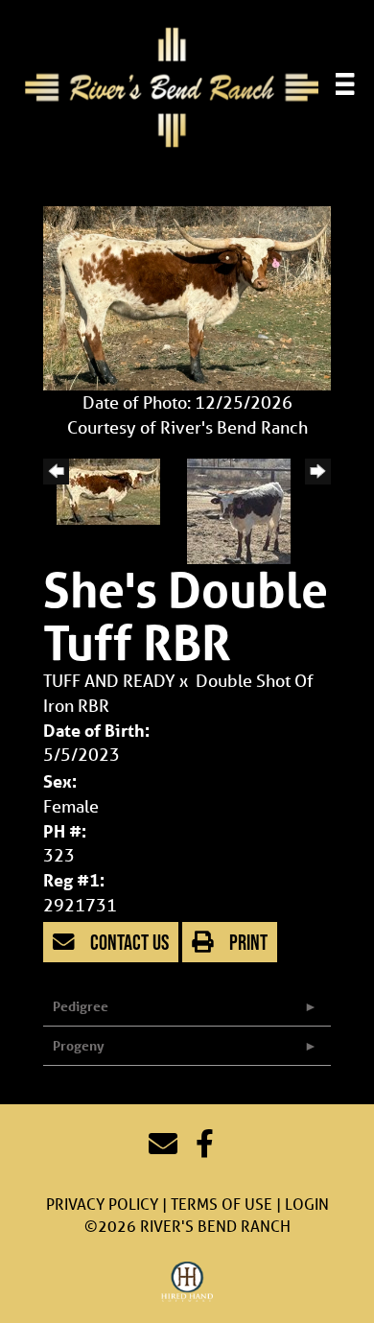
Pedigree (80, 1006)
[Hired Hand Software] (187, 1283)
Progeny (79, 1045)
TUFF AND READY (109, 680)
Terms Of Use (221, 1203)
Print (246, 942)
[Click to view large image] (187, 296)
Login (307, 1203)
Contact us (127, 942)
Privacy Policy (102, 1203)
